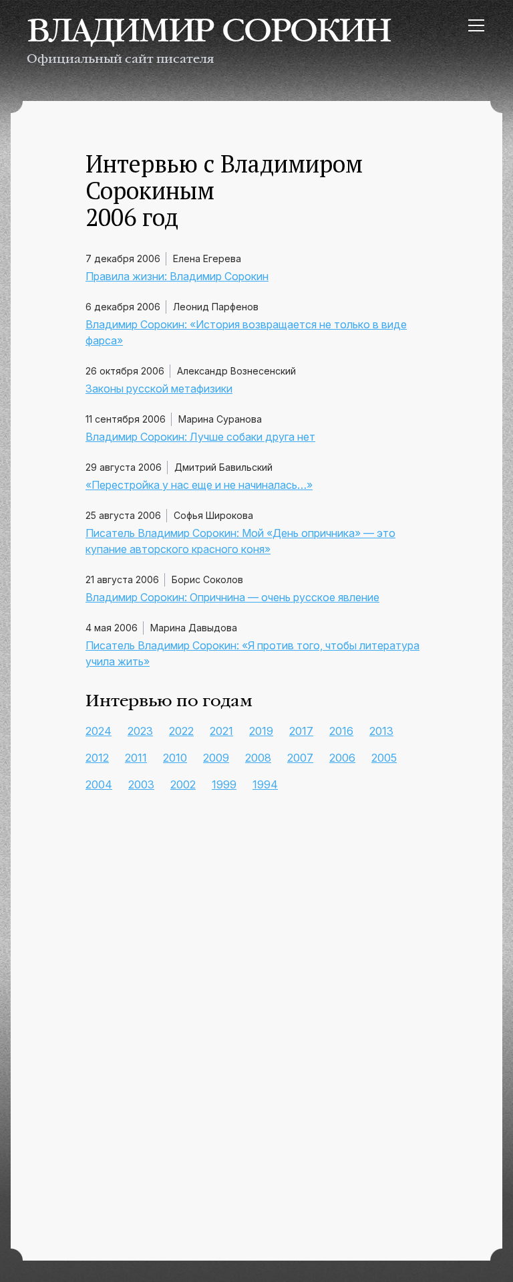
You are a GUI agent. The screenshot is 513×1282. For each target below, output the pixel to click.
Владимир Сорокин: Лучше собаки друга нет (200, 436)
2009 (216, 757)
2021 (221, 731)
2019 (261, 731)
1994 (265, 784)
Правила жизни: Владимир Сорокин (177, 276)
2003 (141, 784)
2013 (381, 731)
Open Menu (476, 25)
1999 (224, 784)
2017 (301, 731)
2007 (300, 757)
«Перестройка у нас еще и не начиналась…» (199, 485)
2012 (97, 757)
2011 (136, 757)
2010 (175, 757)
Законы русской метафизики (159, 388)
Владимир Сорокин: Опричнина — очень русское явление (232, 597)
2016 (341, 731)
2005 (384, 757)
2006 (342, 757)
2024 (99, 731)
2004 (99, 784)
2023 (140, 731)
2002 (183, 784)
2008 (258, 757)
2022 (181, 731)
